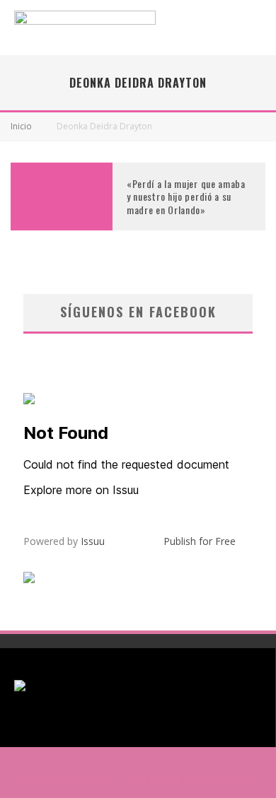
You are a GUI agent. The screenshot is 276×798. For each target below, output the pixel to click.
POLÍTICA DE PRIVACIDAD (64, 779)
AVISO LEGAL (144, 779)
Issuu (93, 541)
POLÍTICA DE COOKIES (219, 779)
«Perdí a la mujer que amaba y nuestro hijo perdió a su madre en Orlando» (186, 196)
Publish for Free (199, 541)
